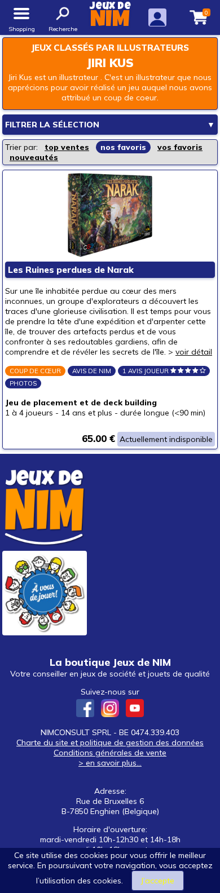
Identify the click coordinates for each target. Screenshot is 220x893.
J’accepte (157, 881)
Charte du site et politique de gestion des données (110, 742)
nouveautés (34, 157)
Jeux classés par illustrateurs (110, 47)
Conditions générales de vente (110, 753)
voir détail (193, 352)
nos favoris (123, 147)
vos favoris (180, 147)
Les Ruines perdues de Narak (71, 269)
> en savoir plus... (110, 763)
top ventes (67, 147)
